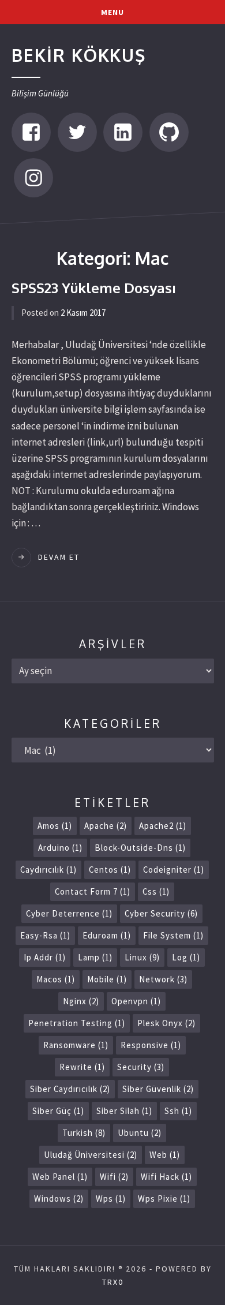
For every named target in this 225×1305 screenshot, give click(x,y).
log (186, 957)
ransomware (75, 1044)
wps (111, 1198)
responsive (151, 1044)
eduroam (106, 935)
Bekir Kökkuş (79, 55)
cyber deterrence (69, 913)
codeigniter (173, 869)
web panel (60, 1176)
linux (142, 957)
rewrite (82, 1066)
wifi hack (166, 1176)
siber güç (58, 1110)
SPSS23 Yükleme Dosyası (94, 288)
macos (55, 979)
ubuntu (140, 1132)
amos (55, 825)
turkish (84, 1132)
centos (110, 869)
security (140, 1066)
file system (173, 935)
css (156, 891)
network (163, 979)
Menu (112, 12)
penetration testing (76, 1023)
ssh (178, 1110)
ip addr (45, 957)
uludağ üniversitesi (90, 1154)
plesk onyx (166, 1023)
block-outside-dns (140, 847)
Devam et (59, 557)
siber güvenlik (158, 1088)
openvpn (136, 1001)
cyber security (161, 913)
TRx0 (112, 1282)
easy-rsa (45, 935)
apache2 (162, 825)
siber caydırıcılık (70, 1088)
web (164, 1154)
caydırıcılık (48, 869)
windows (59, 1198)
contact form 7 (92, 891)
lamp (95, 957)
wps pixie (164, 1198)
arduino (60, 847)
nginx (81, 1001)
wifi (114, 1176)
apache (105, 825)
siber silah (124, 1110)
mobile (107, 979)
